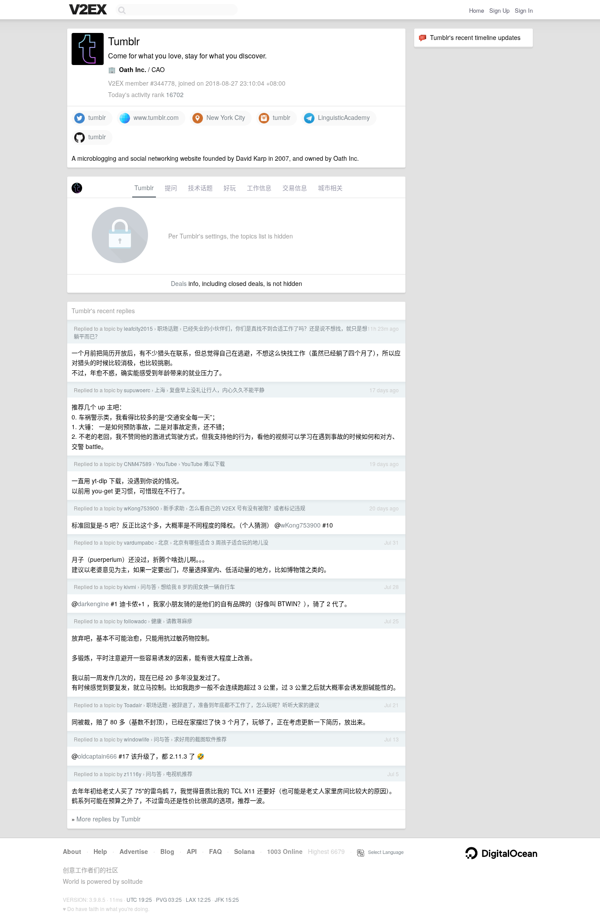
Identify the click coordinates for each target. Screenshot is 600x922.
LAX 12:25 (198, 899)
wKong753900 (141, 508)
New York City (224, 117)
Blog (167, 851)
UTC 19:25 (139, 899)
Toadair (133, 705)
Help (100, 851)
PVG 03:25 (169, 899)
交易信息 (294, 187)
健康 (156, 621)
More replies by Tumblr (108, 818)
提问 (171, 187)
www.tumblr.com (154, 117)
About (72, 851)
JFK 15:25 (227, 899)
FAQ (215, 851)
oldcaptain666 (97, 756)
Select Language (384, 851)
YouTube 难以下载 (203, 463)
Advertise (133, 851)
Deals (179, 283)
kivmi (130, 586)
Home (476, 10)
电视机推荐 (179, 773)
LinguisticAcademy (342, 117)
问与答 (148, 586)
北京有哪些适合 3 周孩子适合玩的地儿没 (220, 542)
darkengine (93, 603)
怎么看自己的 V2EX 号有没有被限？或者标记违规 (247, 508)
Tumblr (144, 187)
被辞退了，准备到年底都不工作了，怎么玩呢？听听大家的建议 (245, 705)
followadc (135, 621)
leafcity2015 (138, 328)
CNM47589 (138, 463)
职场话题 (167, 328)
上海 (160, 390)
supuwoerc (137, 390)
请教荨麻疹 (179, 621)
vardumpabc (139, 542)
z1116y (132, 773)
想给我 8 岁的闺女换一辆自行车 (198, 586)
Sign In (524, 10)
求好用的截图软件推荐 (200, 739)
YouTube (166, 463)
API (192, 851)
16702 (175, 94)
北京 (163, 542)
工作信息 (259, 187)
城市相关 (330, 187)
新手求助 (173, 508)
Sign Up (499, 10)
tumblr (95, 117)
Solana (244, 851)
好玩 (230, 187)
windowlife (136, 739)
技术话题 (200, 187)
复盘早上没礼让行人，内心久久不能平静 (217, 390)
